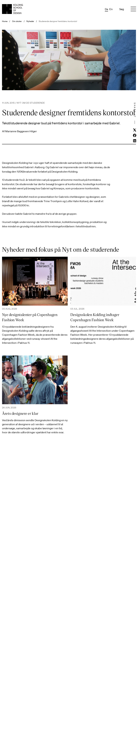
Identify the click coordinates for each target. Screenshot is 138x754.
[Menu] (133, 9)
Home (4, 21)
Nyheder (30, 21)
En (111, 9)
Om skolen (17, 21)
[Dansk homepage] (12, 9)
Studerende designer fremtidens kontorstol (58, 21)
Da (106, 9)
